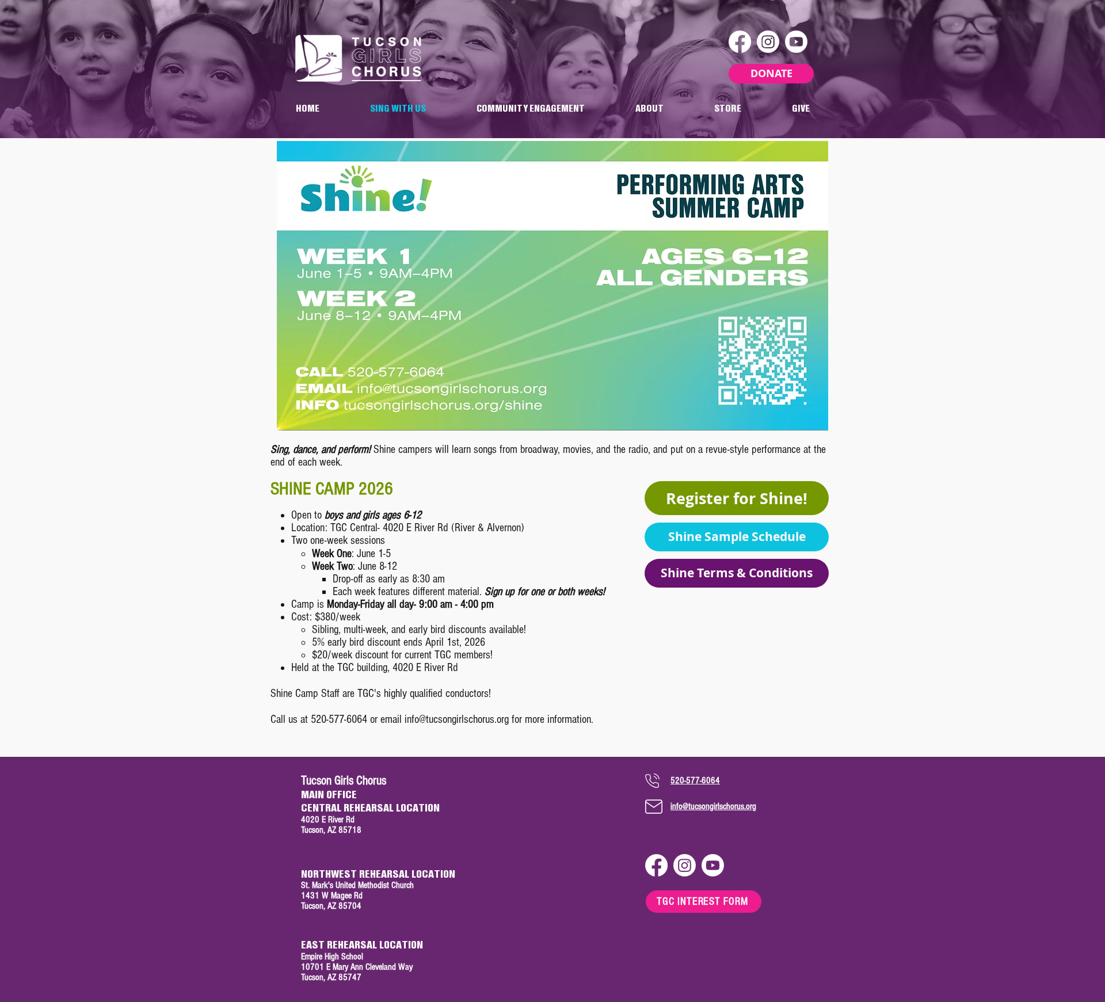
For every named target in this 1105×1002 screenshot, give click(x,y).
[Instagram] (768, 42)
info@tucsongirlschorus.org (457, 719)
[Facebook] (740, 42)
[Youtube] (796, 42)
